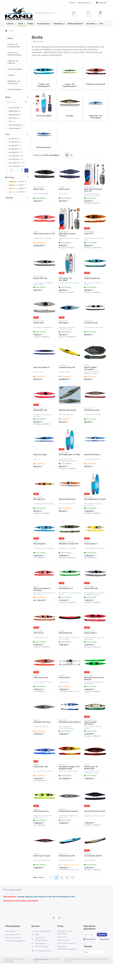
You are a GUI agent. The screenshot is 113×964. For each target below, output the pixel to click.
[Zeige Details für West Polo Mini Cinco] (70, 484)
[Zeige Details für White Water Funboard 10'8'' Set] (95, 174)
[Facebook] (53, 917)
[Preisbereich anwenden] (26, 170)
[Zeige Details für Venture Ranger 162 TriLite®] (95, 707)
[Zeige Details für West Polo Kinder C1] (44, 352)
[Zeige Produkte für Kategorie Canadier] (69, 103)
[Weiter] (72, 877)
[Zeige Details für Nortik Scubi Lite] (70, 618)
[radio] (67, 155)
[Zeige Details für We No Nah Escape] (95, 395)
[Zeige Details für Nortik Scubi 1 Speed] (44, 841)
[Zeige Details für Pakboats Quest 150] (70, 841)
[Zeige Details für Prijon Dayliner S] (95, 529)
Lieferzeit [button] (9, 198)
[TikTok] (59, 917)
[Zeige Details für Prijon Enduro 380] (44, 662)
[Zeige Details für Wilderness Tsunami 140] (70, 529)
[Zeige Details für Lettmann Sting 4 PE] (70, 352)
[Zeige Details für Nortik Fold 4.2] (70, 662)
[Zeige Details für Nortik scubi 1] (70, 174)
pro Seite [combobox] (39, 877)
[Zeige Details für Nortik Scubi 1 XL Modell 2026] (95, 751)
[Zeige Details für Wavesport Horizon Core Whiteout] (95, 662)
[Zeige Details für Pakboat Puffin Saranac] (70, 796)
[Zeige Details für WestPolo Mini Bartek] (70, 395)
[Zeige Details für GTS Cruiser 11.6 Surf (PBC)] (70, 263)
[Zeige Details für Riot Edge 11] (70, 308)
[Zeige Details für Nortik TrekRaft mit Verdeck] (95, 352)
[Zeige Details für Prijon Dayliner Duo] (44, 796)
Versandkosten (9, 961)
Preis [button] (7, 134)
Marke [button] (7, 97)
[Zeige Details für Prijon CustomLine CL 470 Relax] (44, 573)
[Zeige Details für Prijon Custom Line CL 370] (44, 218)
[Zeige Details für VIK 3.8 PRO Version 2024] (95, 796)
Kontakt (72, 3)
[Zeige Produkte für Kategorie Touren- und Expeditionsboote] (69, 71)
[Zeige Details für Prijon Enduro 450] (44, 751)
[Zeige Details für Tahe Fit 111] (95, 218)
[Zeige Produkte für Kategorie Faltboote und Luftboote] (95, 71)
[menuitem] (11, 23)
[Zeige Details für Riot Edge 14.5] (44, 484)
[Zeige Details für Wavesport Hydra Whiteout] (70, 707)
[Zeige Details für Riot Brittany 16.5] (70, 573)
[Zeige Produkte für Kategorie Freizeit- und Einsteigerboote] (43, 71)
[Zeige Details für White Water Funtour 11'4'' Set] (70, 218)
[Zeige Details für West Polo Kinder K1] (95, 439)
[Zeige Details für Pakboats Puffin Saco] (44, 707)
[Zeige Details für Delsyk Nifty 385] (44, 395)
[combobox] (51, 13)
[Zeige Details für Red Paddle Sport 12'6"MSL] (95, 484)
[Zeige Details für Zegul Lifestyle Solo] (95, 263)
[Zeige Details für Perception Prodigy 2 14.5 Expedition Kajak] (70, 751)
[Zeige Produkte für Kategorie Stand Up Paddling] (43, 103)
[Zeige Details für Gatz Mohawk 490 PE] (95, 841)
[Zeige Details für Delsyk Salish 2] (95, 618)
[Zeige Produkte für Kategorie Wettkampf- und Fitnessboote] (95, 103)
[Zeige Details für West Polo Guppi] (44, 439)
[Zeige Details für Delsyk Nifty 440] (44, 263)
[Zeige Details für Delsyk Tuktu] (44, 174)
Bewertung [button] (9, 177)
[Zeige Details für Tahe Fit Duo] (44, 618)
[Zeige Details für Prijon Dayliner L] (44, 529)
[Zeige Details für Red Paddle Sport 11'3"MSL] (70, 439)
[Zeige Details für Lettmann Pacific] (95, 308)
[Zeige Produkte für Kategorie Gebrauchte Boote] (43, 134)
